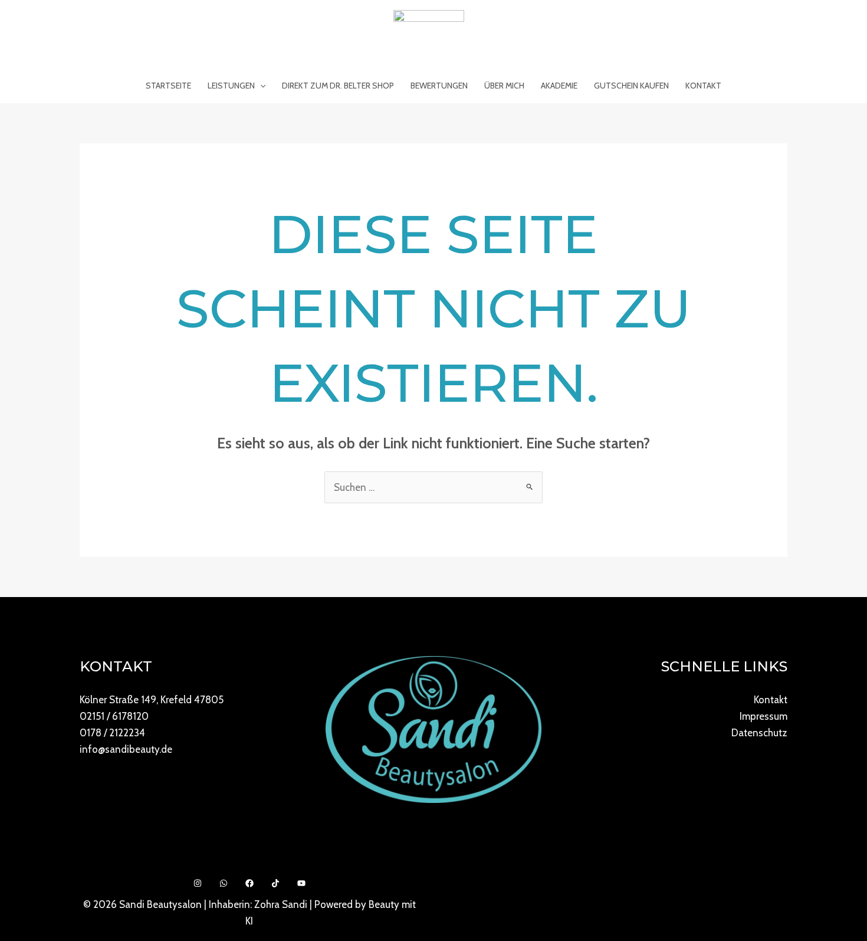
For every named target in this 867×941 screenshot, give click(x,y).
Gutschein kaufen (631, 85)
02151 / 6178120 (114, 716)
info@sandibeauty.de (126, 749)
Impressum (763, 716)
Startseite (168, 85)
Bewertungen (439, 85)
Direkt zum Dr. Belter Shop (338, 85)
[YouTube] (301, 883)
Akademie (559, 85)
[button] (260, 85)
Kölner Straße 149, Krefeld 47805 (152, 700)
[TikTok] (275, 883)
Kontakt (703, 85)
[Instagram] (197, 883)
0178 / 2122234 (112, 733)
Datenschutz (759, 733)
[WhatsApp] (223, 883)
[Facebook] (249, 883)
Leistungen (231, 85)
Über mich (504, 85)
